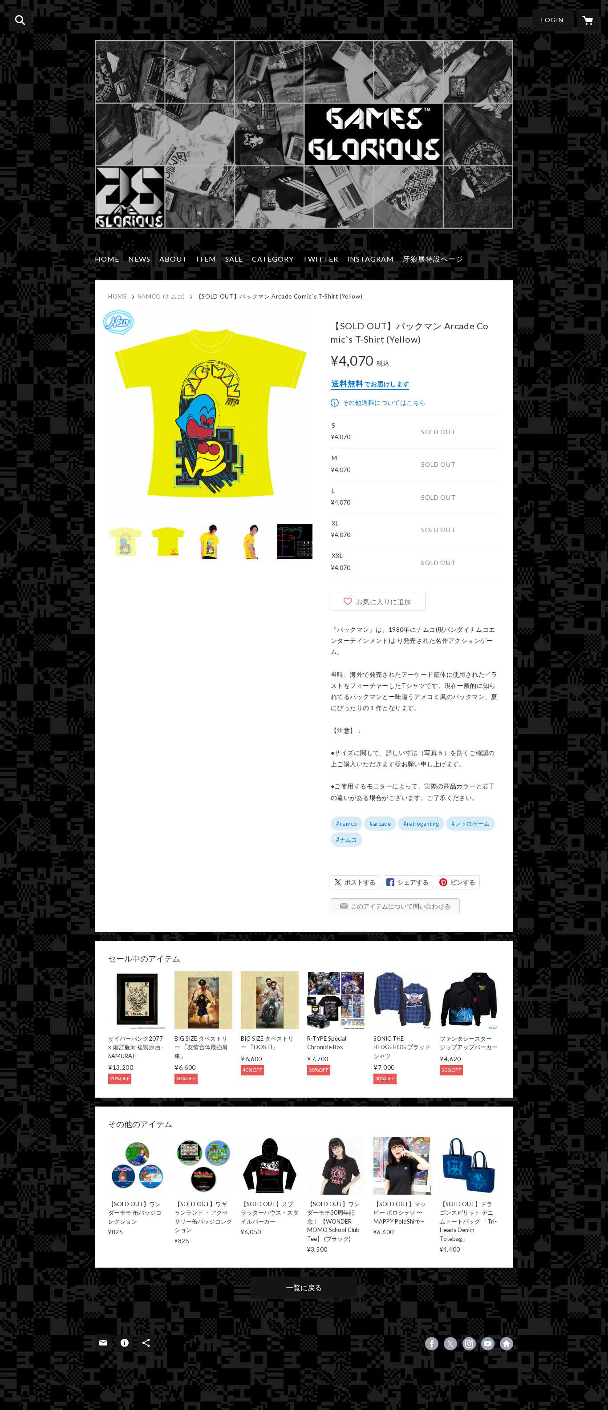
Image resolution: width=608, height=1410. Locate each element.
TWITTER (320, 259)
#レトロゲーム (470, 823)
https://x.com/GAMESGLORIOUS (450, 1343)
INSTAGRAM (370, 259)
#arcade (380, 823)
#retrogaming (421, 823)
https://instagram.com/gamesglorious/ (469, 1343)
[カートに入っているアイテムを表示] (588, 20)
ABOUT (173, 259)
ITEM (206, 259)
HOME (107, 259)
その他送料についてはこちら (384, 402)
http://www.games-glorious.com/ (506, 1343)
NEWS (139, 259)
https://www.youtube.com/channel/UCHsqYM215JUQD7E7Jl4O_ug (488, 1343)
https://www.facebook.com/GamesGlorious (431, 1343)
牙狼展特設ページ (433, 259)
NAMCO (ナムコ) (161, 296)
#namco (346, 823)
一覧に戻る (304, 1287)
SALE (234, 259)
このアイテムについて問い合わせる (400, 906)
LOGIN (552, 20)
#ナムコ (346, 839)
